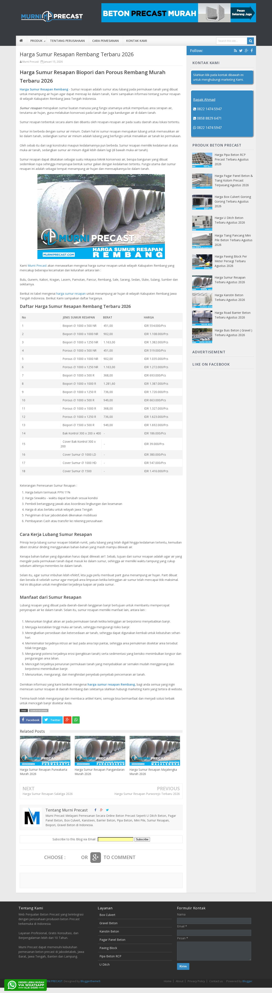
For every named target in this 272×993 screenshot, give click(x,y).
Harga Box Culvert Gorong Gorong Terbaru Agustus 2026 (233, 201)
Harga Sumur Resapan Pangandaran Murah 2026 (100, 772)
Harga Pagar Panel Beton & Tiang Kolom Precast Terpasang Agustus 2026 (234, 180)
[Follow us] (107, 810)
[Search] (250, 40)
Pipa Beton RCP (110, 956)
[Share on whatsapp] (76, 720)
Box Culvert (107, 915)
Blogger (247, 981)
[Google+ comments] (95, 857)
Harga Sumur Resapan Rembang (44, 89)
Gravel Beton (108, 923)
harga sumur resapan (71, 294)
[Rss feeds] (235, 50)
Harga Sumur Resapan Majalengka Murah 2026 (153, 772)
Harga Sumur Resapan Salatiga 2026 (48, 794)
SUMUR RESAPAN (38, 710)
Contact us (216, 981)
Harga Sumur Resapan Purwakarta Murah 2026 (43, 772)
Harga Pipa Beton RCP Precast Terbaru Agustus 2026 (232, 159)
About (179, 981)
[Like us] (95, 810)
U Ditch (104, 964)
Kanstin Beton (109, 931)
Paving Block (108, 948)
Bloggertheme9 (90, 981)
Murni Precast (37, 265)
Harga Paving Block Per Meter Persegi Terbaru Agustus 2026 (231, 261)
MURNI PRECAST (52, 981)
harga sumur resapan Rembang (111, 684)
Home (167, 981)
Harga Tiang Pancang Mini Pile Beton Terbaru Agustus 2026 (233, 240)
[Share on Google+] (67, 720)
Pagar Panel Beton (112, 940)
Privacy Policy (196, 981)
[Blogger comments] (73, 857)
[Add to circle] (101, 810)
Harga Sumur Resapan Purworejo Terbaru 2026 (147, 794)
